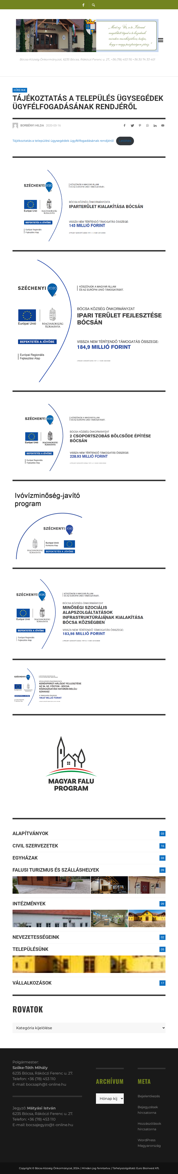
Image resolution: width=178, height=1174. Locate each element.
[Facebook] (83, 4)
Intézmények (29, 903)
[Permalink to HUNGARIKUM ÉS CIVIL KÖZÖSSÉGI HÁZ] (146, 918)
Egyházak (25, 858)
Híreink (20, 90)
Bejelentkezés (149, 1096)
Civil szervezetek (35, 846)
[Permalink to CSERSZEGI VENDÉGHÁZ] (109, 885)
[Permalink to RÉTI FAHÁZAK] (51, 885)
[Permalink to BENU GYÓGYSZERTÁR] (109, 918)
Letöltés (125, 140)
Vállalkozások (32, 983)
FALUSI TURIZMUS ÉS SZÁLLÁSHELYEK (56, 870)
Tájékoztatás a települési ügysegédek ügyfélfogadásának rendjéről (63, 140)
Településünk (30, 949)
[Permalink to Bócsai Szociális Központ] (51, 918)
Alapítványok (30, 833)
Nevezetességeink (36, 937)
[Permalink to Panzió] (146, 885)
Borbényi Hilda (32, 125)
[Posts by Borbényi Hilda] (15, 125)
